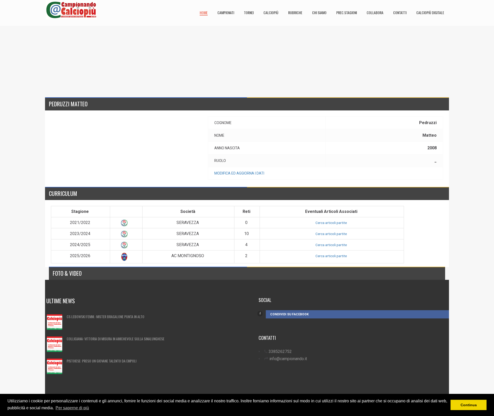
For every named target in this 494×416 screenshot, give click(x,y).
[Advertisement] (199, 62)
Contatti (400, 12)
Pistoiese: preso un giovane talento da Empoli (101, 360)
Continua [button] (469, 405)
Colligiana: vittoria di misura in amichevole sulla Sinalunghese (115, 338)
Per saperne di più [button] (72, 408)
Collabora (375, 12)
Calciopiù (270, 12)
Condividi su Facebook (289, 314)
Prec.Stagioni (346, 12)
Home (204, 12)
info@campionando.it (288, 358)
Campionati (225, 12)
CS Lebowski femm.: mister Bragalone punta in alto (105, 316)
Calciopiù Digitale (430, 12)
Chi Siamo (319, 12)
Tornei (249, 12)
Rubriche (295, 12)
